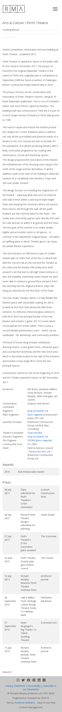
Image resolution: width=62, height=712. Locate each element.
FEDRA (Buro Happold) (39, 440)
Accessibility (34, 685)
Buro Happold (34, 414)
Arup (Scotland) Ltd (37, 410)
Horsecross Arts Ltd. (40, 451)
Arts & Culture (13, 23)
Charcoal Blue (34, 432)
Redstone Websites (24, 702)
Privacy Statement (15, 685)
